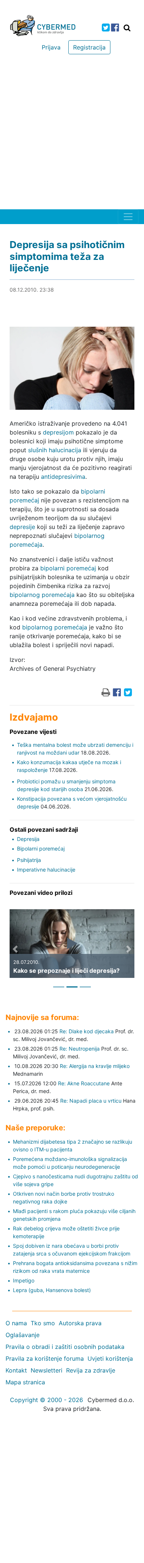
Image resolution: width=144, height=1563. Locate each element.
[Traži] (127, 28)
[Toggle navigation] (128, 216)
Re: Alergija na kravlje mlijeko (95, 1066)
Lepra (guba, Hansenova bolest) (52, 1290)
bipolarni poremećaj (68, 568)
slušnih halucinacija (54, 450)
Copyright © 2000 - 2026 (46, 1400)
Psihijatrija (29, 860)
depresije (22, 526)
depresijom (58, 432)
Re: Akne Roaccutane (84, 1083)
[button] (15, 949)
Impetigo (23, 1280)
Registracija (89, 47)
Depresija (28, 839)
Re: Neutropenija (79, 1048)
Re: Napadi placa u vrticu (90, 1100)
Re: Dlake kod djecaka (86, 1031)
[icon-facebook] (115, 27)
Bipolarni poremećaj (41, 848)
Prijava (51, 47)
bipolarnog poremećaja (42, 594)
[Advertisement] (72, 134)
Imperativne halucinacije (46, 869)
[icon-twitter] (105, 27)
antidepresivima (63, 476)
